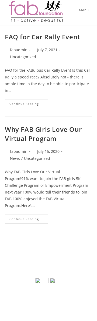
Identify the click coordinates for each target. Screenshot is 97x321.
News (15, 158)
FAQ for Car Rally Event (42, 36)
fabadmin (18, 49)
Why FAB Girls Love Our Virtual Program (43, 134)
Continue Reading (28, 104)
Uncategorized (23, 56)
